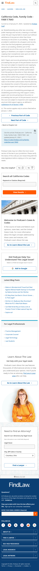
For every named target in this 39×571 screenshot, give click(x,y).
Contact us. (8, 500)
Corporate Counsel (11, 334)
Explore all (9, 312)
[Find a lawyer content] (35, 538)
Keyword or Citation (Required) (14, 180)
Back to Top (20, 477)
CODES (3, 9)
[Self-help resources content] (35, 544)
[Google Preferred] (34, 525)
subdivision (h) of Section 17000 (12, 105)
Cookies (26, 566)
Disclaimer (18, 566)
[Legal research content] (35, 550)
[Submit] (35, 514)
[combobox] (19, 447)
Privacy (10, 566)
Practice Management (13, 331)
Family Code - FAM (20, 9)
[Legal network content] (35, 556)
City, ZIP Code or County (12, 452)
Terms (3, 566)
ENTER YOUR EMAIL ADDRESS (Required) (14, 510)
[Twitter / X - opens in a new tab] (16, 525)
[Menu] (2, 3)
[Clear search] (33, 455)
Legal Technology (11, 338)
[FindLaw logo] (10, 3)
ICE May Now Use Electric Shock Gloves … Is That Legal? (19, 296)
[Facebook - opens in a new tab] (3, 525)
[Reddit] (28, 525)
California (10, 9)
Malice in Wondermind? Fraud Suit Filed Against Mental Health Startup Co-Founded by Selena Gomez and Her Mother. (20, 289)
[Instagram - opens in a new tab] (22, 525)
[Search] (36, 3)
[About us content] (35, 532)
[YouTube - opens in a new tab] (9, 525)
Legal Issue (8, 443)
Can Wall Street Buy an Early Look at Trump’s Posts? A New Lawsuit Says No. (18, 308)
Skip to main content (19, 2)
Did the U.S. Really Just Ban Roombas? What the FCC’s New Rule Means (18, 302)
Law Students (10, 341)
